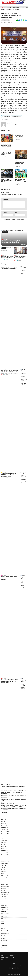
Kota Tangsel (4, 935)
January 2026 (4, 829)
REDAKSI (3, 955)
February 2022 (4, 907)
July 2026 (3, 817)
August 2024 (4, 863)
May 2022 (3, 901)
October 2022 (4, 890)
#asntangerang (6, 116)
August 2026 (4, 815)
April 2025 (3, 846)
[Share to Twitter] (21, 20)
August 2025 (4, 840)
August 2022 (4, 894)
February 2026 (4, 827)
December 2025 (5, 831)
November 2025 (5, 833)
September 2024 (5, 861)
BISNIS (2, 923)
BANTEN (20, 5)
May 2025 (3, 844)
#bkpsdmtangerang (16, 116)
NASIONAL (3, 938)
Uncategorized (4, 948)
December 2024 (5, 854)
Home (2, 9)
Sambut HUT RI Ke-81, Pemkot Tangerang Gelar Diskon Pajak (9, 268)
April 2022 (3, 903)
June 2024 (3, 867)
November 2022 (5, 888)
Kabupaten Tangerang (6, 930)
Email (16, 212)
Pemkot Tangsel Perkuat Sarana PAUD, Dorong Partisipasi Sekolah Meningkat (9, 578)
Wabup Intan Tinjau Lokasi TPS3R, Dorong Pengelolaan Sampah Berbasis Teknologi (9, 681)
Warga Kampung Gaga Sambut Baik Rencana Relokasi (6, 153)
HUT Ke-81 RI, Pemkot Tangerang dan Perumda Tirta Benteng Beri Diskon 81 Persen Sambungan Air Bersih (9, 372)
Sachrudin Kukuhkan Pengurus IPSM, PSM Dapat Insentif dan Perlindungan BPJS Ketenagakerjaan (8, 475)
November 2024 (5, 857)
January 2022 (4, 909)
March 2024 (4, 873)
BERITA (8, 5)
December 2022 (5, 886)
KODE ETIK (12, 955)
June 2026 (3, 819)
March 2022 (4, 905)
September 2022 (5, 892)
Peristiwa (3, 943)
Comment (6, 199)
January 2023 (4, 884)
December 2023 (5, 880)
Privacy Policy (13, 957)
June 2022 (3, 898)
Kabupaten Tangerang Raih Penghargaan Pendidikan (13, 7)
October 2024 (4, 859)
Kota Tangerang (15, 9)
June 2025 (3, 842)
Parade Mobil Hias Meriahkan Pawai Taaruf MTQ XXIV (6, 180)
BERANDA (3, 5)
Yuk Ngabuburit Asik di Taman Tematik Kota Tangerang (19, 136)
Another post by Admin (12, 124)
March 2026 (4, 825)
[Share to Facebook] (19, 20)
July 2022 (3, 896)
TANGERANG (14, 5)
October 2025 (4, 836)
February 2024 (4, 875)
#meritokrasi (5, 119)
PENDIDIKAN (4, 940)
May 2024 (3, 869)
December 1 (4, 911)
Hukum (3, 928)
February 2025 (4, 850)
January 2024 (4, 878)
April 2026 (3, 823)
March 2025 (4, 848)
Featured (3, 926)
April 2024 (3, 871)
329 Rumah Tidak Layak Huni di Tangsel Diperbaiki (13, 790)
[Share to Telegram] (26, 20)
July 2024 (3, 865)
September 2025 (5, 838)
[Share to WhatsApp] (24, 20)
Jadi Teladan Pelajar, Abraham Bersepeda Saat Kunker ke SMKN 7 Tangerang (13, 808)
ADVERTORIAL (4, 916)
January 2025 (4, 852)
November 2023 (5, 882)
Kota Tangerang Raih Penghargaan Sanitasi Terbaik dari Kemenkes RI (6, 145)
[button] (21, 244)
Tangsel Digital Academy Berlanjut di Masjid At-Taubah (19, 258)
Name (5, 212)
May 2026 (3, 821)
